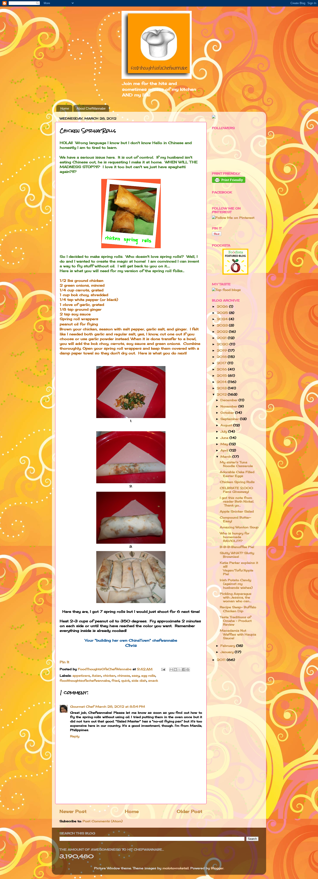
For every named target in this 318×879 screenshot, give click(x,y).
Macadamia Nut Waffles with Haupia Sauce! (238, 634)
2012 (222, 394)
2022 (223, 331)
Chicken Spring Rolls (237, 482)
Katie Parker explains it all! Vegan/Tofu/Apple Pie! (239, 568)
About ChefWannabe (91, 108)
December (229, 400)
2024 (223, 319)
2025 (223, 313)
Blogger (217, 868)
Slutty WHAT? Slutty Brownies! (237, 554)
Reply (74, 736)
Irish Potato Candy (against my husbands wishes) (236, 583)
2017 (222, 363)
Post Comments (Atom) (103, 821)
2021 (222, 338)
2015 (222, 375)
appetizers (81, 675)
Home (64, 108)
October (227, 412)
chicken (109, 675)
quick (125, 680)
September (230, 419)
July (224, 431)
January (227, 652)
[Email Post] (163, 669)
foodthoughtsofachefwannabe (85, 680)
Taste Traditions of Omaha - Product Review (236, 620)
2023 (223, 325)
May (224, 444)
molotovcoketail (175, 868)
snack (153, 680)
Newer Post (73, 811)
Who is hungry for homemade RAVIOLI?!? (234, 537)
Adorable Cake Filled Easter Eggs (237, 473)
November (229, 406)
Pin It (64, 662)
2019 (222, 350)
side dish (139, 680)
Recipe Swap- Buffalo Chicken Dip (238, 609)
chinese (123, 675)
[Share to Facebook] (183, 669)
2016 (222, 369)
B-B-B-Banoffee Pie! (237, 547)
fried (115, 680)
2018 (222, 356)
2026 (223, 306)
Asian (96, 675)
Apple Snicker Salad (237, 511)
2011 (222, 660)
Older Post (189, 811)
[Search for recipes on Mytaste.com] (226, 290)
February (228, 645)
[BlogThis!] (175, 669)
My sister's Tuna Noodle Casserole (236, 464)
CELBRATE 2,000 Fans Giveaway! (236, 489)
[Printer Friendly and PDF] (228, 181)
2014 (222, 382)
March (226, 456)
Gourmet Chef (82, 706)
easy (136, 675)
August (226, 425)
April (224, 450)
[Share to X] (179, 669)
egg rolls (148, 675)
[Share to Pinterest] (188, 669)
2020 (223, 344)
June (225, 438)
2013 (222, 388)
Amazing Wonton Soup (239, 527)
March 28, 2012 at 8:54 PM (120, 706)
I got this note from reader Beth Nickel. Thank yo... (237, 501)
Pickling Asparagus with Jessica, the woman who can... (235, 597)
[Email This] (171, 669)
